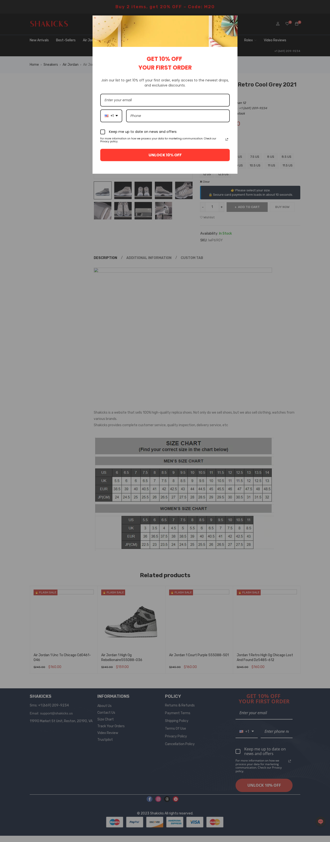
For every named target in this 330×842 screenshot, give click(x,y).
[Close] (231, 21)
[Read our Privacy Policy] (227, 139)
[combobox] (111, 115)
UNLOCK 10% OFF (165, 155)
